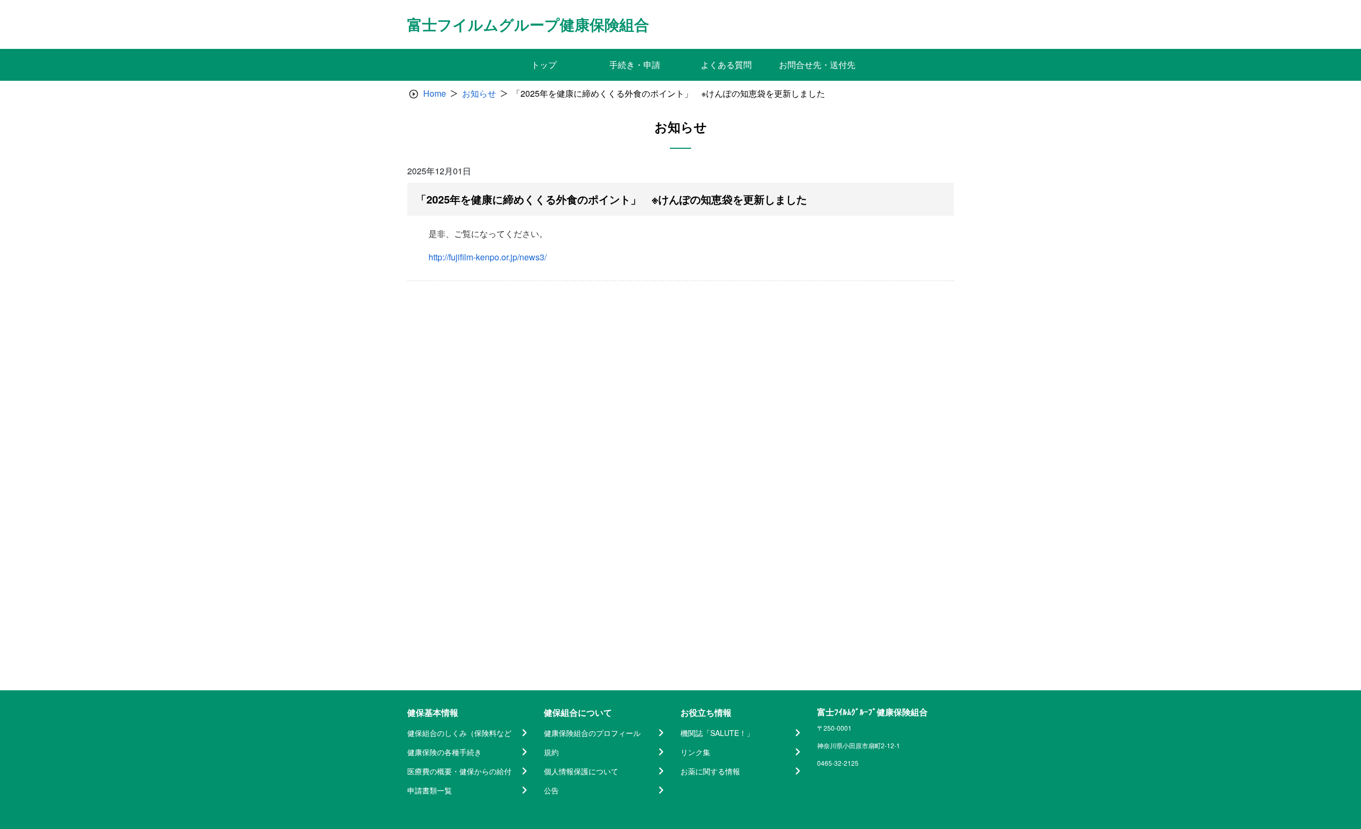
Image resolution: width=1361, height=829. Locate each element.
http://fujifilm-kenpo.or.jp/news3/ (488, 257)
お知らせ (479, 93)
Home (434, 93)
